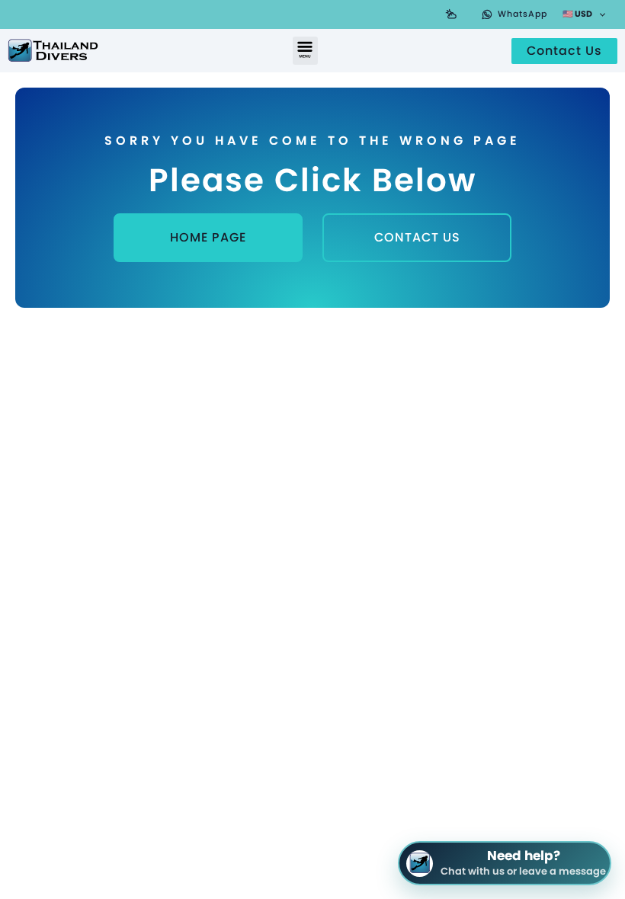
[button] (305, 51)
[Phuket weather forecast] (451, 14)
